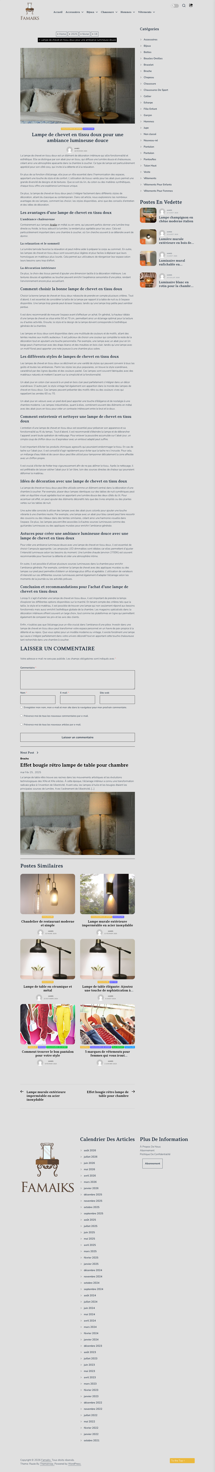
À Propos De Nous (150, 1146)
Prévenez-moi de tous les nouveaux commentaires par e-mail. (56, 715)
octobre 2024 (91, 1283)
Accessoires (73, 12)
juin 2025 (89, 1232)
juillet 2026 (90, 1156)
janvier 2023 (91, 1396)
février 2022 (91, 1428)
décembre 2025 (93, 1194)
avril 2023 (90, 1377)
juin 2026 (89, 1163)
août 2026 (90, 1150)
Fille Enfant (118, 1047)
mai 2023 (89, 1371)
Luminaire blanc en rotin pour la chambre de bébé (175, 284)
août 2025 (90, 1220)
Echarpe (148, 102)
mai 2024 (89, 1314)
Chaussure (107, 12)
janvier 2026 (91, 1188)
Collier (147, 96)
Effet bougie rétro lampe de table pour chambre (74, 765)
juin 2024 (89, 1308)
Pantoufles (150, 159)
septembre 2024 (93, 1289)
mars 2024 (90, 1327)
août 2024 (90, 1295)
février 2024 (91, 1333)
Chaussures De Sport (72, 129)
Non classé (150, 134)
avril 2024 (90, 1320)
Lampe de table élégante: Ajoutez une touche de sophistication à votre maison (107, 990)
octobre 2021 (91, 1440)
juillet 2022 (90, 1415)
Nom (23, 692)
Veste (147, 172)
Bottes (113, 982)
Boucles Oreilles (153, 58)
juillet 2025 (90, 1226)
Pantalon (129, 1047)
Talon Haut (150, 165)
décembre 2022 (93, 1402)
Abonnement (147, 1150)
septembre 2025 (93, 1213)
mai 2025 (89, 1238)
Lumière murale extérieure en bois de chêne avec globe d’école (175, 241)
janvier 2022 (91, 1434)
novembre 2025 (93, 1201)
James (77, 148)
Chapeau (85, 1047)
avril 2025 (90, 1245)
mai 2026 (89, 1169)
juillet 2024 (90, 1302)
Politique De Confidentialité (155, 1154)
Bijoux (90, 12)
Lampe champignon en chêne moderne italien (176, 219)
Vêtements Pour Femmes (158, 191)
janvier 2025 (91, 1264)
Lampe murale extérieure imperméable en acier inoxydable (107, 923)
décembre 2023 (93, 1346)
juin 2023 (89, 1365)
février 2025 (91, 1257)
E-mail (64, 692)
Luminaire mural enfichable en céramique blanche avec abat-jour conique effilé (176, 262)
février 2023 (91, 1390)
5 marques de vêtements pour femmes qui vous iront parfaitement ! (107, 1055)
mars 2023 (90, 1383)
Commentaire (28, 667)
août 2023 (90, 1352)
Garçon (148, 115)
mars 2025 (90, 1251)
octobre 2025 (91, 1207)
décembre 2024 (93, 1270)
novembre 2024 (93, 1276)
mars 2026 (90, 1182)
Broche (24, 758)
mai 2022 (89, 1421)
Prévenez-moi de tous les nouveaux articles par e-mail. (52, 724)
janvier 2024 (91, 1339)
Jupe (146, 128)
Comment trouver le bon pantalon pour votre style (48, 1053)
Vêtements (144, 12)
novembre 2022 (93, 1409)
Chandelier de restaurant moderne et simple (47, 923)
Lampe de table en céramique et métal (48, 988)
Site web (104, 692)
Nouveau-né (151, 140)
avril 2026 (90, 1175)
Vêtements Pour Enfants (158, 184)
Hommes (126, 12)
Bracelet (32, 1047)
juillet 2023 (90, 1358)
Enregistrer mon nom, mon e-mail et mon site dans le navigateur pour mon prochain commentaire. (75, 707)
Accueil (58, 12)
